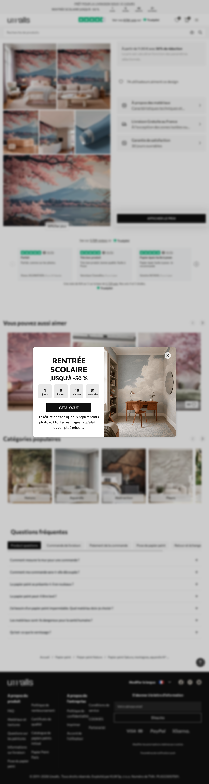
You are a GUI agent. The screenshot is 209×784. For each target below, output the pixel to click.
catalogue (69, 408)
